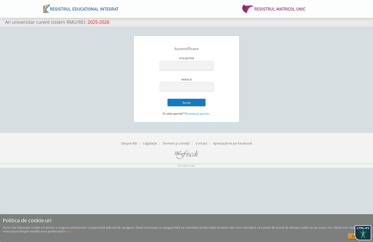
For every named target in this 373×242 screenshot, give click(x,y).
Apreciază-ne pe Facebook (232, 143)
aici (68, 231)
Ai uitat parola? (173, 113)
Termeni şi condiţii (176, 143)
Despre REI (129, 143)
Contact (201, 143)
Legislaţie (150, 143)
